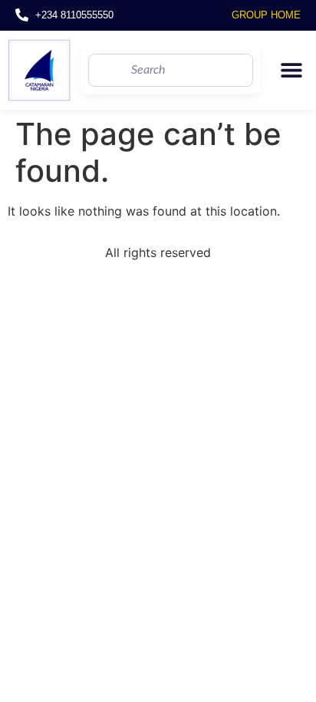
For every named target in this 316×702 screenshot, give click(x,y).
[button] (291, 70)
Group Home (266, 15)
